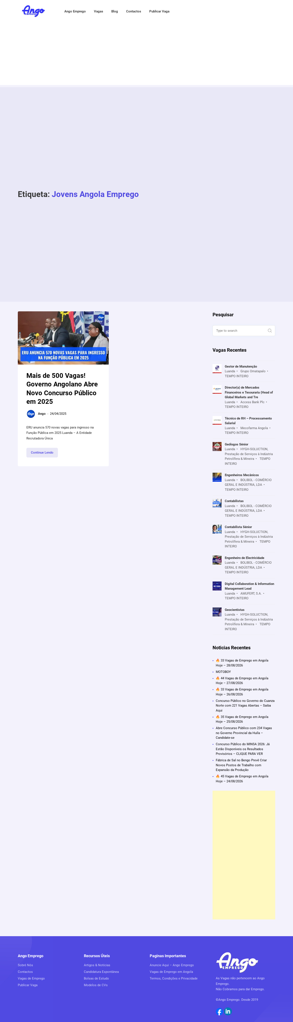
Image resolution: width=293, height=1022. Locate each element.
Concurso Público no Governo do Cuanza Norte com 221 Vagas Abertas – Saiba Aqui (245, 705)
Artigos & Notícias (97, 965)
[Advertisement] (146, 55)
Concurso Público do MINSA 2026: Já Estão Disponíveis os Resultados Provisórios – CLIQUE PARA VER (243, 749)
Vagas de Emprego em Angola (171, 972)
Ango (42, 414)
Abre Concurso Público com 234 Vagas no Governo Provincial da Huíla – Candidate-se (244, 733)
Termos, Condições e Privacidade (174, 978)
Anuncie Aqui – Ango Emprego (172, 965)
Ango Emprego (75, 11)
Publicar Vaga (159, 11)
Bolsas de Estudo (96, 978)
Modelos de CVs (96, 985)
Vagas (98, 11)
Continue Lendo (44, 453)
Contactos (133, 11)
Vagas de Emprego (31, 978)
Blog (114, 11)
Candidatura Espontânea (101, 972)
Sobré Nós (25, 965)
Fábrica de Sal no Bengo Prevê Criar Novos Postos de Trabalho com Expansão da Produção (241, 765)
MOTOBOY (223, 672)
